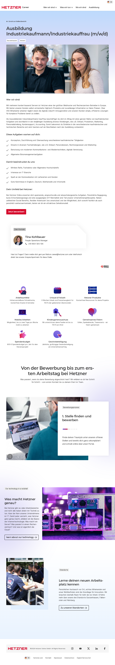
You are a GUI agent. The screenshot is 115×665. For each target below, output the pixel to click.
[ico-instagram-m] (72, 648)
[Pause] (10, 456)
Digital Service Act (84, 658)
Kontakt (48, 658)
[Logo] (17, 648)
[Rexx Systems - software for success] (105, 267)
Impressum (58, 658)
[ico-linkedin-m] (96, 648)
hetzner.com (38, 658)
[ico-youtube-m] (80, 648)
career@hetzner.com (60, 254)
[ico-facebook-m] (104, 648)
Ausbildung (94, 7)
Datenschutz (69, 658)
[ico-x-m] (88, 648)
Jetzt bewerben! (16, 211)
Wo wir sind (81, 7)
